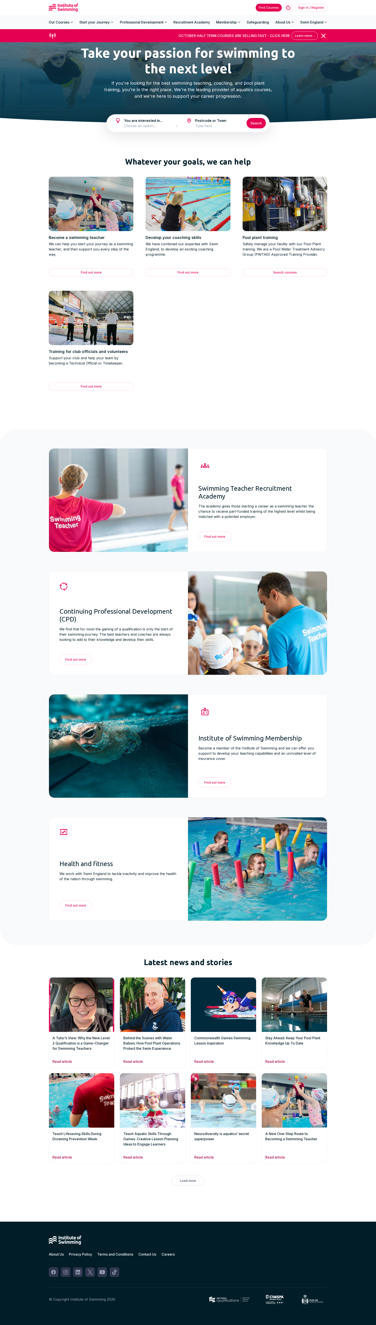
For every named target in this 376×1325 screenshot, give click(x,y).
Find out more (91, 272)
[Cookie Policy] (288, 7)
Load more (188, 1180)
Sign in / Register (311, 7)
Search (256, 123)
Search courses (285, 272)
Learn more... (305, 35)
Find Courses (269, 7)
